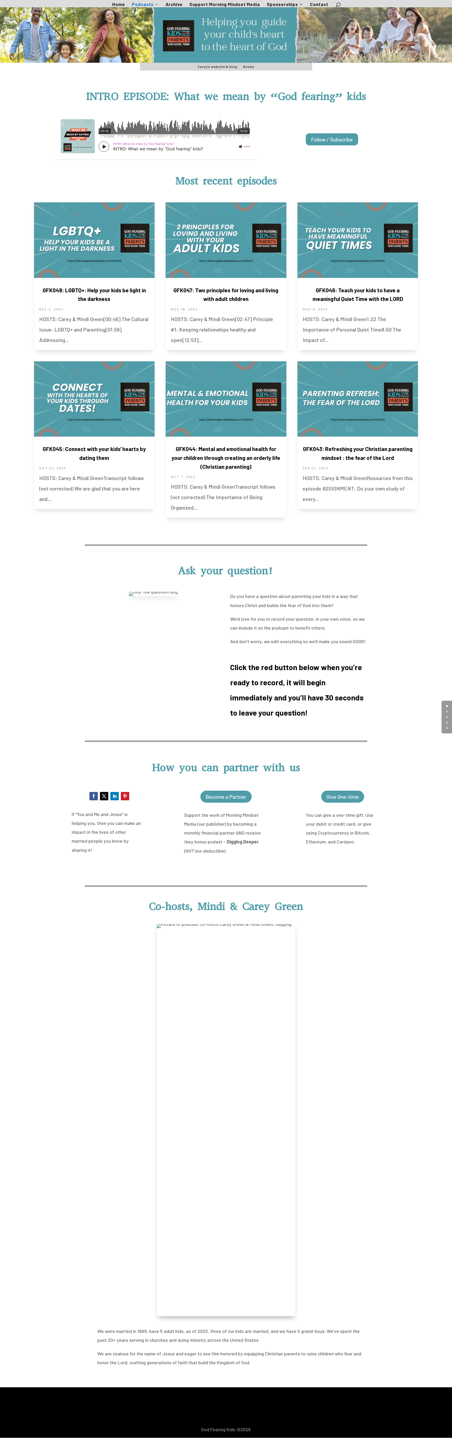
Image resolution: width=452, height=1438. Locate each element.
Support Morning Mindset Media (224, 4)
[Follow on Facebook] (93, 796)
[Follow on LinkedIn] (114, 796)
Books (248, 67)
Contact (319, 4)
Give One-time (342, 797)
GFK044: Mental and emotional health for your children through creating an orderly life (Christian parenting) (226, 458)
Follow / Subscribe (332, 139)
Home (118, 4)
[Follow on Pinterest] (125, 796)
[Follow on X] (104, 796)
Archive (174, 4)
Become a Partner (226, 797)
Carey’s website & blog (217, 67)
